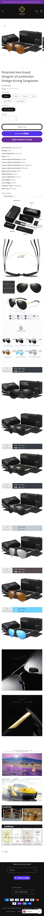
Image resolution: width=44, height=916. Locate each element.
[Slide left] (17, 67)
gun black (20, 101)
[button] (2, 11)
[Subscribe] (34, 870)
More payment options (22, 140)
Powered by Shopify (16, 908)
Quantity (4, 114)
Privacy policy (38, 908)
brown (6, 96)
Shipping (4, 88)
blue (25, 96)
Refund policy (28, 908)
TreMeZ (9, 908)
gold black (8, 101)
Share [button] (6, 852)
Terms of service (10, 911)
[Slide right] (26, 67)
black (16, 96)
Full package (8, 110)
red (33, 96)
